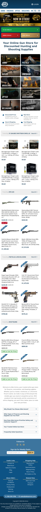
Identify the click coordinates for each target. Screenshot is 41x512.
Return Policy (30, 472)
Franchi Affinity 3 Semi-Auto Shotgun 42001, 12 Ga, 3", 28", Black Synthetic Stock (30, 342)
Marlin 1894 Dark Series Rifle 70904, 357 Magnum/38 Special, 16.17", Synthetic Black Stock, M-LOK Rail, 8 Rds (30, 241)
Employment (11, 487)
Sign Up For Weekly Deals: (21, 449)
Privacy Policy (11, 484)
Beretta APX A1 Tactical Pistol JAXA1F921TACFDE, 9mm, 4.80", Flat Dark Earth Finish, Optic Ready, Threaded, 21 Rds (30, 307)
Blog (10, 470)
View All (33, 133)
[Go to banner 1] (9, 24)
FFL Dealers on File (30, 474)
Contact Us (10, 463)
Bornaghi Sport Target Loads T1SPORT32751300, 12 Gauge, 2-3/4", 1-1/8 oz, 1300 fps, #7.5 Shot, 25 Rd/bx (10, 178)
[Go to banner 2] (12, 24)
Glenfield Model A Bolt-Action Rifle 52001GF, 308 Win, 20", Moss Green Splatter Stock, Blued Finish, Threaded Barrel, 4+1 (10, 213)
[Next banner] (37, 19)
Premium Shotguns (30, 483)
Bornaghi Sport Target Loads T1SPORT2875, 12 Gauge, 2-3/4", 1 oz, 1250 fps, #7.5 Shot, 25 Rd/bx (10, 154)
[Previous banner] (4, 19)
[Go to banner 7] (31, 24)
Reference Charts (11, 468)
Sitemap (10, 489)
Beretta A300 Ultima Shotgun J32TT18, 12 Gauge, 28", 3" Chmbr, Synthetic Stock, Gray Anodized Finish (10, 342)
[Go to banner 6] (28, 24)
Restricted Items (30, 467)
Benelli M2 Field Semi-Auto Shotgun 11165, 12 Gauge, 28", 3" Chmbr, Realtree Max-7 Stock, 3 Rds (10, 370)
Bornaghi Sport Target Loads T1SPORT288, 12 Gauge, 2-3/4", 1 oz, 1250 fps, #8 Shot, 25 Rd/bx (30, 154)
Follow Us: (20, 441)
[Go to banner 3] (16, 24)
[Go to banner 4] (20, 24)
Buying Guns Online (30, 464)
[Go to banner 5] (24, 24)
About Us (10, 491)
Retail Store (10, 465)
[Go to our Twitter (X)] (20, 444)
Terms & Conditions (10, 481)
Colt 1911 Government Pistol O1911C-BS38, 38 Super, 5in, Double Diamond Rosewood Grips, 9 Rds (30, 277)
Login (10, 472)
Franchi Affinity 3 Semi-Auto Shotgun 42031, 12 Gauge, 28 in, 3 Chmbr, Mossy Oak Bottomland (30, 370)
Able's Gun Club (30, 481)
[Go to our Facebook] (17, 444)
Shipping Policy (30, 469)
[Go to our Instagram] (23, 444)
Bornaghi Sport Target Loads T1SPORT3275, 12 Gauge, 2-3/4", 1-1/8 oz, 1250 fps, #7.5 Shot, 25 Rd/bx (30, 178)
